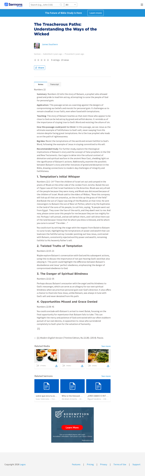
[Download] (56, 366)
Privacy (103, 464)
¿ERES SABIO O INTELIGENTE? (102, 395)
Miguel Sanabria (94, 399)
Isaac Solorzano (42, 399)
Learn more (95, 12)
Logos (22, 464)
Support (136, 464)
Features (76, 464)
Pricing (90, 464)
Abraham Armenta (69, 399)
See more (106, 346)
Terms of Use (119, 464)
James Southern (50, 44)
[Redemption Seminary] (72, 425)
